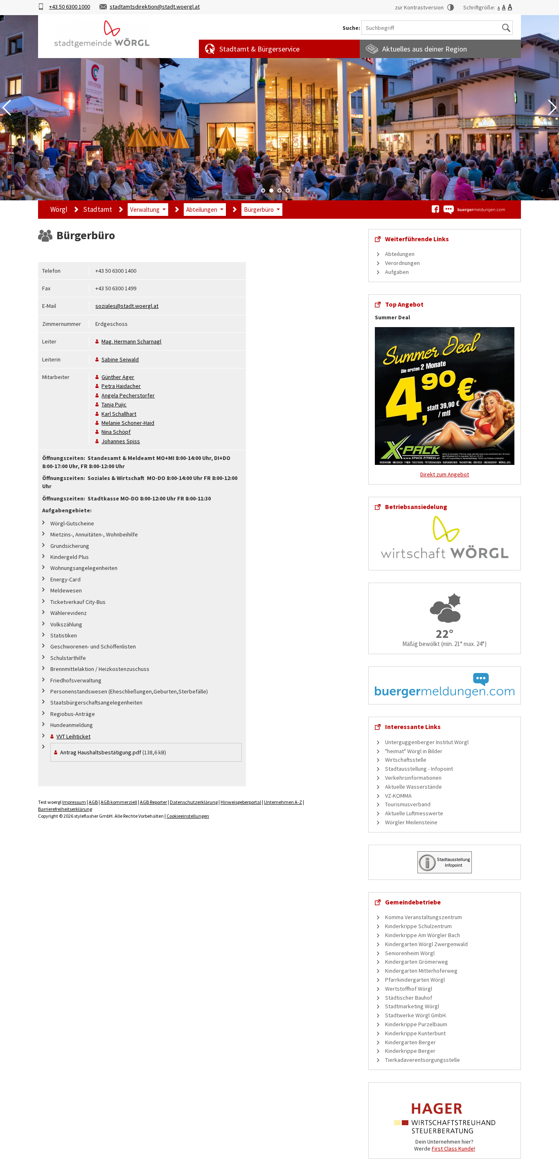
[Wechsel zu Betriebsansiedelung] (444, 536)
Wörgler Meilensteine (411, 822)
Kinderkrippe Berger (410, 1050)
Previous (6, 107)
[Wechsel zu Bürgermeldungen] (474, 209)
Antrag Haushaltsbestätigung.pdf (100, 752)
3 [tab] (279, 190)
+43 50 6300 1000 (69, 6)
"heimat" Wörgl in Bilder (413, 751)
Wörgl (59, 209)
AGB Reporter (153, 802)
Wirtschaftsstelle (405, 759)
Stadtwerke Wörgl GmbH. (416, 1015)
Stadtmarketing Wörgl (412, 1006)
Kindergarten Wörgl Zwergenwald (426, 944)
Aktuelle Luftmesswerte (414, 813)
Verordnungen (402, 263)
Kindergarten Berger (410, 1042)
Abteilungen (201, 209)
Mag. (131, 341)
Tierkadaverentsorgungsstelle (422, 1059)
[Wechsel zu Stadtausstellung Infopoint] (444, 861)
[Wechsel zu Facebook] (435, 209)
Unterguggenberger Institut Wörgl (427, 742)
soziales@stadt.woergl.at (126, 306)
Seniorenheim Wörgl (410, 953)
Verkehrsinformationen (413, 777)
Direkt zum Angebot (444, 474)
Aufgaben (397, 272)
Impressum (74, 802)
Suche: (351, 28)
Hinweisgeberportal (241, 802)
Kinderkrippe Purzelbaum (416, 1024)
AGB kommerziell (119, 802)
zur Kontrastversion (419, 7)
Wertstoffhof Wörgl (408, 988)
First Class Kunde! (453, 1148)
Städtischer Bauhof (408, 997)
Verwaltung (145, 209)
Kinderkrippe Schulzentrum (418, 926)
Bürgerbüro (259, 209)
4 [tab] (288, 190)
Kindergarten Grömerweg (416, 961)
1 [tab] (263, 190)
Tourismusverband (408, 804)
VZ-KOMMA (398, 795)
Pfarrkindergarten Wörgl (415, 979)
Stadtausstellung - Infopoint (419, 768)
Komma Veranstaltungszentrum (423, 917)
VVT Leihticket (73, 736)
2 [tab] (271, 190)
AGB (93, 802)
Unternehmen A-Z (283, 802)
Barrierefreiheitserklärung (65, 809)
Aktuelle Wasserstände (413, 786)
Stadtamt (97, 209)
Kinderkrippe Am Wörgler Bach (422, 935)
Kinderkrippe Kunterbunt (415, 1033)
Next (552, 107)
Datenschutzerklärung (194, 802)
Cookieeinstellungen (188, 816)
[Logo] (101, 33)
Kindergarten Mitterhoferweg (421, 970)
